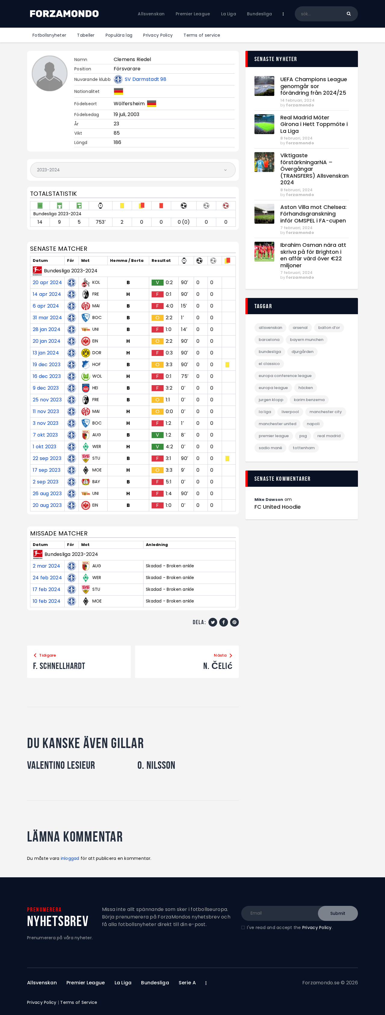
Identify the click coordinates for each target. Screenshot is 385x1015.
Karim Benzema (309, 400)
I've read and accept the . (289, 928)
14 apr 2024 (47, 294)
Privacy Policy (317, 928)
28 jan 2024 (46, 330)
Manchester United (277, 424)
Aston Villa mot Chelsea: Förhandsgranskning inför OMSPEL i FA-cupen (313, 214)
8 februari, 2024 (296, 138)
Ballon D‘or (329, 327)
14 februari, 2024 (297, 100)
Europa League (273, 388)
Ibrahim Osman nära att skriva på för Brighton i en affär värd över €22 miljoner (313, 255)
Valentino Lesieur (61, 765)
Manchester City (326, 412)
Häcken (305, 388)
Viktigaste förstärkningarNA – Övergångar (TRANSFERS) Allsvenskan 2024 (314, 169)
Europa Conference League (285, 376)
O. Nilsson (156, 765)
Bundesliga (270, 351)
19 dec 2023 (46, 365)
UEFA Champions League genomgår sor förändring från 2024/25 (313, 86)
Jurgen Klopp (271, 400)
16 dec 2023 (47, 376)
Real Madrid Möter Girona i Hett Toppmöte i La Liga (314, 124)
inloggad (70, 858)
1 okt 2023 (45, 447)
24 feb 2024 (47, 578)
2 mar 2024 (46, 566)
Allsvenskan (270, 327)
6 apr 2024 (46, 306)
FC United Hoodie (277, 507)
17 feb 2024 (46, 590)
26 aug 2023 (47, 494)
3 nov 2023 (46, 423)
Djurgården (302, 351)
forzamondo (300, 105)
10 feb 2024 (46, 601)
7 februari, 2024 (296, 228)
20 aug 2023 (47, 505)
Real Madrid (328, 436)
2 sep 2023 (46, 482)
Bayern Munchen (306, 339)
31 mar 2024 (47, 318)
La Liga (265, 412)
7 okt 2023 (45, 435)
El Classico (269, 363)
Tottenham (304, 448)
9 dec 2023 (46, 388)
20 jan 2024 (46, 341)
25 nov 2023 (47, 400)
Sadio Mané (270, 448)
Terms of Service (78, 1002)
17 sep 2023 (46, 470)
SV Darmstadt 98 (145, 79)
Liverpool (290, 412)
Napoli (313, 424)
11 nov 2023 (46, 412)
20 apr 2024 (47, 283)
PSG (303, 436)
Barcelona (269, 339)
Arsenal (300, 327)
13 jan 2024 (46, 353)
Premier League (274, 436)
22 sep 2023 (47, 458)
